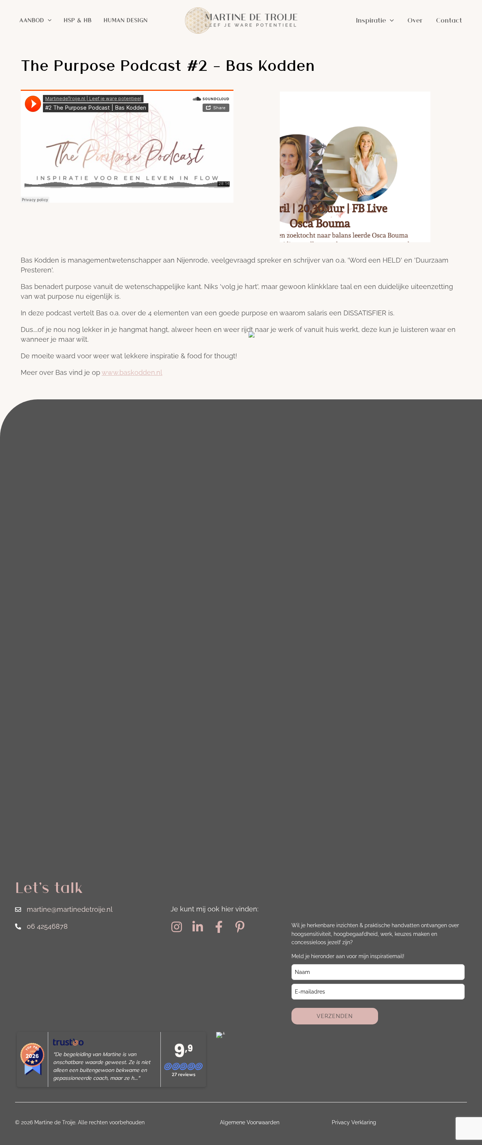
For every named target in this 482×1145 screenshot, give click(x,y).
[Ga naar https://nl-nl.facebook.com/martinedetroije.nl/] (219, 927)
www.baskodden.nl (132, 372)
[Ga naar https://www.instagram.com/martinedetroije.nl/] (177, 927)
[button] (48, 20)
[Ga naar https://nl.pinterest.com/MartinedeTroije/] (240, 927)
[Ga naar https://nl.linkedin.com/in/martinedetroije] (198, 927)
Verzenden (335, 1016)
